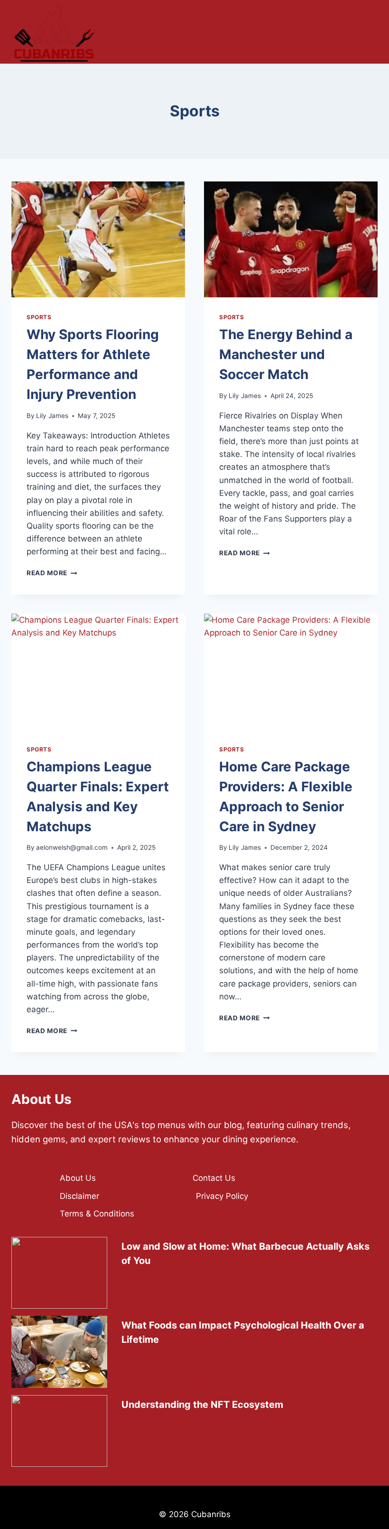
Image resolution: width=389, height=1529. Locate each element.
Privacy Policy (222, 1196)
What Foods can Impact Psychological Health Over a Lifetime (242, 1332)
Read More (52, 573)
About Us (78, 1178)
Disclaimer (79, 1196)
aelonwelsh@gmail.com (72, 847)
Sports (39, 317)
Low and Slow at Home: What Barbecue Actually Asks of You (245, 1253)
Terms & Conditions (97, 1213)
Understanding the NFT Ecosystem (202, 1404)
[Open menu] (365, 32)
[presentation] (98, 239)
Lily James (52, 415)
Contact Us (214, 1178)
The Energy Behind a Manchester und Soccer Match (285, 354)
